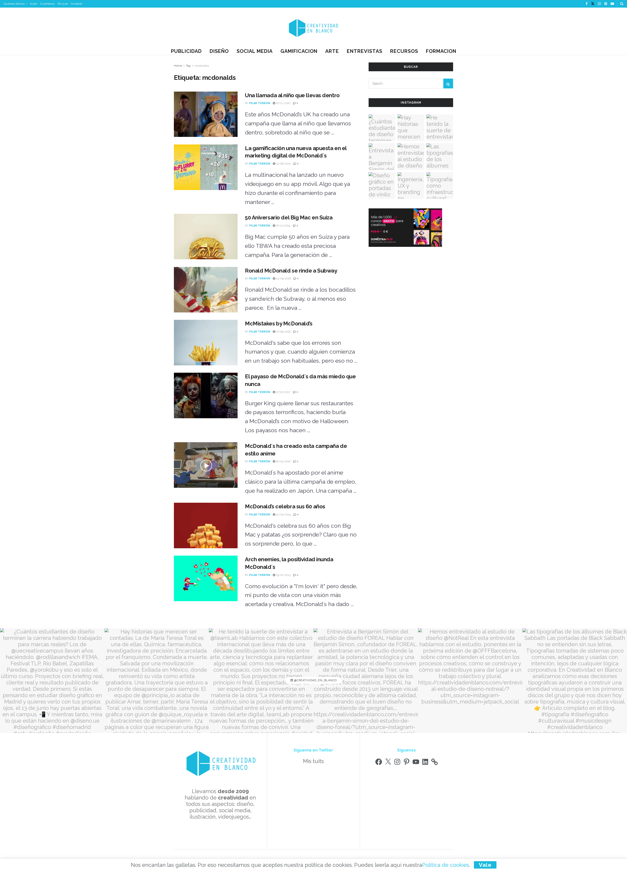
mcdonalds (201, 65)
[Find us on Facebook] (587, 4)
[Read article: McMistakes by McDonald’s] (206, 342)
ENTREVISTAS (364, 51)
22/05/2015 (283, 514)
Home (178, 65)
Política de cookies (445, 865)
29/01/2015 (282, 575)
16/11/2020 (282, 103)
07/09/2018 (282, 331)
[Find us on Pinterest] (605, 4)
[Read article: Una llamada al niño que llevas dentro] (206, 114)
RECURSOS (404, 51)
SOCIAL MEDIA (255, 51)
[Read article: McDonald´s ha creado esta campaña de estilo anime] (206, 465)
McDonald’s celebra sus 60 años (285, 506)
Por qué (63, 3)
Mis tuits (313, 761)
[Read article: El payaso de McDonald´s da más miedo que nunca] (206, 395)
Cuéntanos (47, 3)
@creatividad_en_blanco (315, 680)
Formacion (441, 51)
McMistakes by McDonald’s (278, 323)
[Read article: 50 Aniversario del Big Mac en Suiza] (206, 236)
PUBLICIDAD (186, 51)
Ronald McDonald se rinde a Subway (291, 270)
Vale (485, 865)
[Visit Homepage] (313, 27)
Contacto (76, 3)
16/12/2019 (282, 225)
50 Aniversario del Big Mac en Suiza (289, 217)
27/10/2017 (282, 392)
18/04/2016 (282, 461)
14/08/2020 (283, 163)
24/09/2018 (283, 278)
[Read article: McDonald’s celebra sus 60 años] (206, 525)
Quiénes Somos (14, 3)
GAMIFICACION (298, 51)
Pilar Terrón (259, 103)
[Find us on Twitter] (592, 4)
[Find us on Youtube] (612, 4)
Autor (33, 3)
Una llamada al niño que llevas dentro (292, 95)
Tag (188, 65)
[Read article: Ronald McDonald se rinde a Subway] (206, 289)
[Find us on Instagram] (599, 4)
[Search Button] (621, 4)
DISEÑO (219, 51)
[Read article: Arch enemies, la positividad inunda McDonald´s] (206, 578)
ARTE (332, 51)
